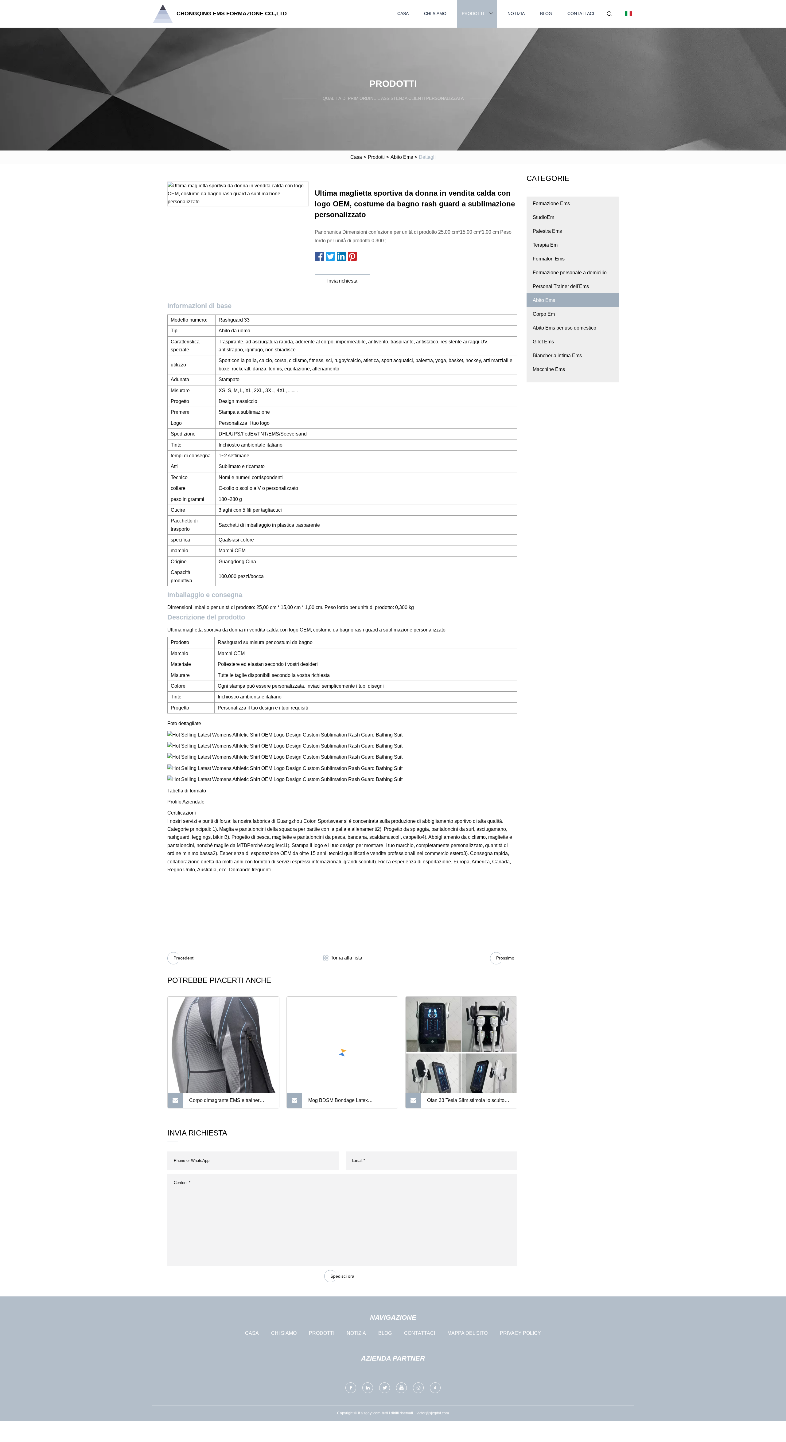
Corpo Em (544, 314)
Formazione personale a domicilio (570, 272)
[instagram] (418, 1387)
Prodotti (473, 13)
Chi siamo (435, 13)
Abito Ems (402, 157)
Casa (403, 13)
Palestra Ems (547, 231)
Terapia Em (545, 245)
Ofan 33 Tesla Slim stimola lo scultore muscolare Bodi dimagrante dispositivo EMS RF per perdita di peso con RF (468, 1103)
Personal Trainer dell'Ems (561, 286)
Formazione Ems (551, 203)
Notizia (516, 13)
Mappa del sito (467, 1333)
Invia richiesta (342, 280)
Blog (546, 13)
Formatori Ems (549, 258)
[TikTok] (435, 1387)
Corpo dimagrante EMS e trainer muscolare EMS (224, 1103)
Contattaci (580, 13)
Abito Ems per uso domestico (564, 327)
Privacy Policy (520, 1333)
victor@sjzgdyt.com (433, 1413)
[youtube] (401, 1387)
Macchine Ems (549, 369)
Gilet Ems (543, 341)
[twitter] (384, 1387)
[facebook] (350, 1387)
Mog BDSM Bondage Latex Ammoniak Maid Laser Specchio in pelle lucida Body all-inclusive (346, 1103)
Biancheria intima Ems (557, 355)
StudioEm (543, 217)
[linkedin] (367, 1387)
